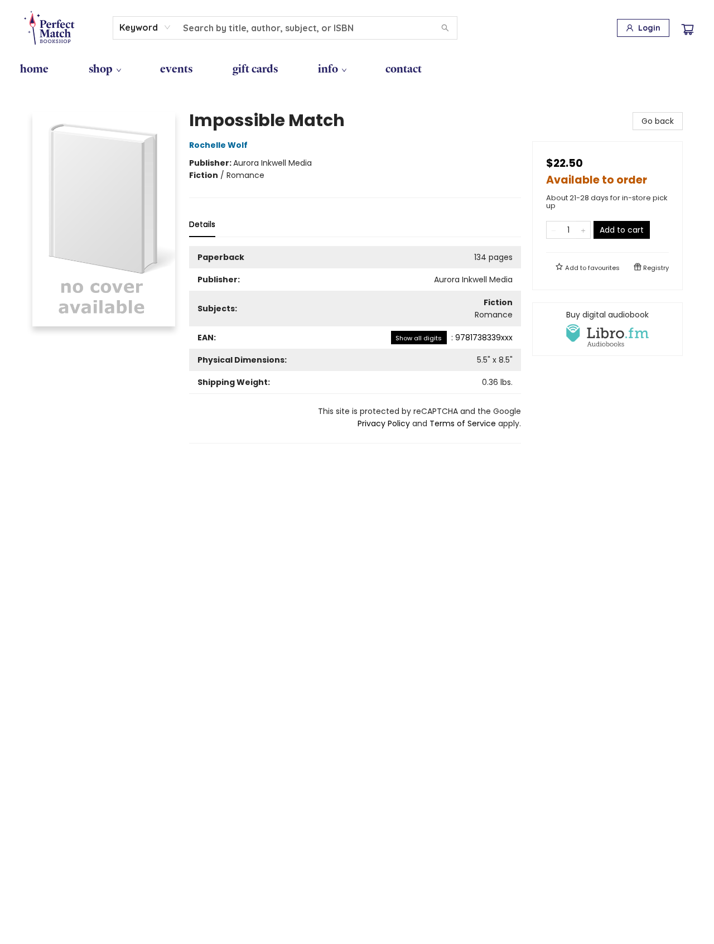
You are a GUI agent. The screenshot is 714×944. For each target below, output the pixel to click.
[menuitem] (34, 68)
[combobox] (145, 27)
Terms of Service (463, 423)
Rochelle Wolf (218, 145)
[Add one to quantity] (583, 230)
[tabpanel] (355, 345)
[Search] (445, 28)
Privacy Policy (384, 423)
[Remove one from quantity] (554, 230)
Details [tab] (202, 224)
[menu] (357, 68)
